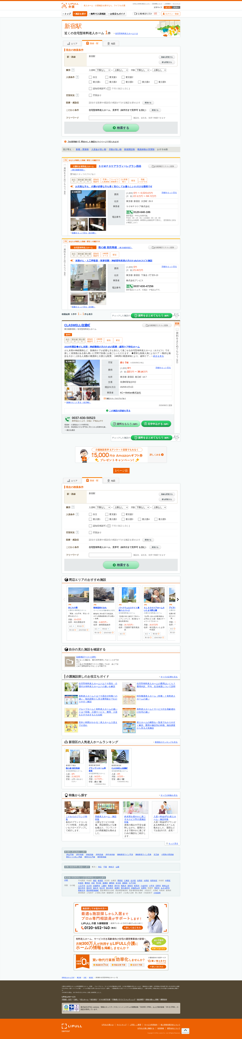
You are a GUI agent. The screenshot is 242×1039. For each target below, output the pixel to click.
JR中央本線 (110, 854)
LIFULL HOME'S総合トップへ (141, 3)
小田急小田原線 (167, 854)
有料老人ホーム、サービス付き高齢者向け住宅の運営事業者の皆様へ (120, 944)
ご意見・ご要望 (135, 1025)
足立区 (118, 883)
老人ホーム (84, 999)
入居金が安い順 (98, 149)
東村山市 (165, 886)
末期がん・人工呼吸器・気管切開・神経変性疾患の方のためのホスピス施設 (113, 260)
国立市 (89, 888)
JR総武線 (89, 854)
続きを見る (158, 356)
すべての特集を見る (169, 795)
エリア (73, 43)
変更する (148, 103)
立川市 (89, 886)
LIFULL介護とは (108, 1025)
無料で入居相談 (98, 14)
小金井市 (144, 886)
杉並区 (80, 883)
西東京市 (81, 890)
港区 (95, 881)
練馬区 (111, 883)
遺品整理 (140, 999)
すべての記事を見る (169, 677)
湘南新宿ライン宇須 (125, 854)
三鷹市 (104, 886)
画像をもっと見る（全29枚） (78, 402)
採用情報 (160, 1028)
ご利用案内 (167, 3)
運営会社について (173, 1028)
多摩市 (143, 888)
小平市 (151, 886)
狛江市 (102, 888)
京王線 (156, 854)
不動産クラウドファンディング (123, 999)
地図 (112, 43)
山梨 (117, 867)
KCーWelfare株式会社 (130, 392)
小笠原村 (157, 893)
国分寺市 (81, 888)
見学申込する (159, 424)
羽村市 (157, 888)
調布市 (130, 886)
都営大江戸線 (89, 857)
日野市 (158, 886)
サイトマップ (176, 3)
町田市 (136, 886)
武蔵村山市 (135, 888)
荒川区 (98, 883)
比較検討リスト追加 (164, 166)
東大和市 (109, 888)
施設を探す (80, 14)
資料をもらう (128, 424)
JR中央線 (79, 854)
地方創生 (93, 999)
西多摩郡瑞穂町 (92, 890)
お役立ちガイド (117, 14)
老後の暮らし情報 (152, 999)
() (118, 88)
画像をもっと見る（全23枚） (84, 233)
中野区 (167, 881)
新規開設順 (129, 149)
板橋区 (105, 883)
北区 (93, 883)
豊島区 (87, 883)
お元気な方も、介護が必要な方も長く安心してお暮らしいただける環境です (113, 186)
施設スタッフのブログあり (116, 398)
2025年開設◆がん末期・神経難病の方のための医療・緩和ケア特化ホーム (102, 346)
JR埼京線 (99, 854)
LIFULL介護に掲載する (146, 1028)
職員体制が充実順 (146, 149)
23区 (66, 880)
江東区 (126, 881)
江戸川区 (132, 883)
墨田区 (120, 881)
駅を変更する (167, 62)
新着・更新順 (82, 149)
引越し (75, 999)
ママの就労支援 (104, 999)
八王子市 (81, 886)
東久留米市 (125, 888)
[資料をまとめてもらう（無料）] (177, 382)
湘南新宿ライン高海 (143, 854)
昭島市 (123, 886)
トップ (67, 14)
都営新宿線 (101, 857)
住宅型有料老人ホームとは (126, 33)
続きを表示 (71, 430)
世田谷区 (153, 881)
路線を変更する (167, 57)
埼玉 (100, 867)
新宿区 (100, 881)
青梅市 (110, 886)
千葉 (105, 867)
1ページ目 (121, 470)
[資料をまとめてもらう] (65, 199)
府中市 (117, 886)
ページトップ (185, 1032)
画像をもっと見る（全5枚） (84, 307)
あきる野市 (165, 888)
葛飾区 (125, 883)
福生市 (95, 888)
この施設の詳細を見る (119, 411)
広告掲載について (157, 3)
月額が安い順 (115, 149)
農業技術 (163, 999)
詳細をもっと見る (169, 192)
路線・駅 (93, 43)
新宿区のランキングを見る (166, 742)
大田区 (146, 881)
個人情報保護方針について (170, 1025)
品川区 (133, 881)
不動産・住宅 (67, 999)
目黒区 (139, 881)
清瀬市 (117, 888)
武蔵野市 (96, 886)
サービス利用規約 (150, 1025)
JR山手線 (70, 854)
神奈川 (111, 867)
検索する (123, 127)
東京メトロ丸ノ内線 (74, 857)
